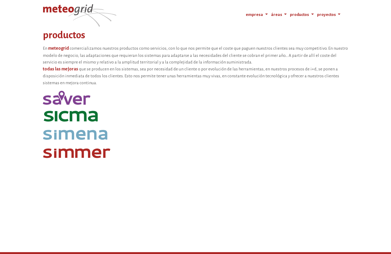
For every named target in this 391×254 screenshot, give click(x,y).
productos (300, 14)
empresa (255, 14)
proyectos (327, 14)
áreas (277, 14)
